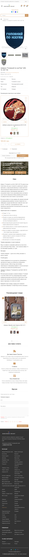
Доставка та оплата (19, 534)
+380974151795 (14, 10)
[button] (27, 6)
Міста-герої (4, 495)
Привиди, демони (19, 462)
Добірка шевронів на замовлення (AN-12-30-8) (14, 125)
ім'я (1, 400)
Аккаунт (4, 541)
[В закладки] (26, 98)
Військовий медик (19, 481)
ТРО (15, 519)
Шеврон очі (17, 469)
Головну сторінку (13, 283)
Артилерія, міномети (19, 477)
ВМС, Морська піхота (7, 483)
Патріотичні (4, 503)
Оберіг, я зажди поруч (7, 493)
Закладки (17, 541)
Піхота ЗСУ (4, 501)
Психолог (4, 464)
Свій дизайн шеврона (7, 532)
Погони (16, 501)
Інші (15, 523)
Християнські (18, 521)
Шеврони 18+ (5, 471)
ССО (16, 517)
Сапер (3, 515)
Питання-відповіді (6, 530)
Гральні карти (5, 455)
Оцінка (2, 421)
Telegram (9, 172)
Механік (16, 493)
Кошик (16, 543)
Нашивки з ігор (5, 460)
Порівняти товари (6, 543)
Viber (21, 172)
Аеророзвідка (5, 477)
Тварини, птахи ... (6, 467)
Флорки (16, 467)
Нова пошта (17, 460)
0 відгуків (11, 76)
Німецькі (4, 499)
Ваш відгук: (3, 406)
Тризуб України (5, 519)
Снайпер (4, 517)
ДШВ (16, 489)
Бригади (16, 479)
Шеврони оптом (18, 532)
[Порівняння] (26, 101)
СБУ (15, 515)
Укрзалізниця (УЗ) (6, 521)
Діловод (4, 457)
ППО (3, 505)
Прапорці (17, 505)
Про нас (4, 534)
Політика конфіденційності (14, 551)
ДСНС (3, 489)
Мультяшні (17, 457)
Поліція (16, 503)
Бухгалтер (4, 453)
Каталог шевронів (6, 475)
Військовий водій (6, 481)
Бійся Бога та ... (5, 479)
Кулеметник (17, 491)
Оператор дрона (18, 499)
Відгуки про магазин (19, 530)
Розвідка (16, 511)
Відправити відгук (22, 426)
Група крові (17, 455)
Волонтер (17, 483)
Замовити (23, 155)
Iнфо (26, 1)
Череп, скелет (5, 469)
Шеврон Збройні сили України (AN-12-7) (14, 325)
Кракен (3, 491)
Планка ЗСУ (4, 462)
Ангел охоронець (19, 475)
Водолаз (16, 453)
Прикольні (6, 19)
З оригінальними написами (8, 485)
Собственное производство (12, 72)
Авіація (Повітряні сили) (7, 451)
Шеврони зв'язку (6, 523)
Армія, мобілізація (19, 451)
